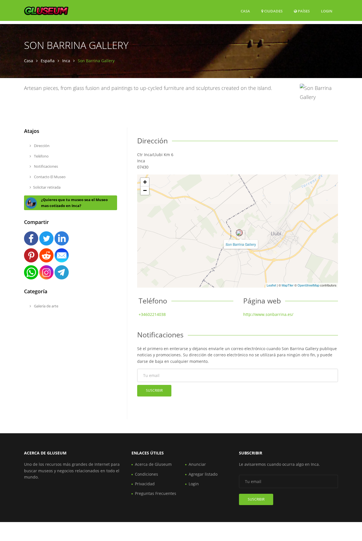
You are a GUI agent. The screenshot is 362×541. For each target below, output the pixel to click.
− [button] (145, 190)
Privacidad (145, 483)
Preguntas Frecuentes (155, 493)
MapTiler (288, 285)
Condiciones (146, 474)
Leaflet (271, 285)
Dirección (41, 145)
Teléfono (41, 156)
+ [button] (145, 182)
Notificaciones (45, 166)
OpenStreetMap (308, 285)
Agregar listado (203, 474)
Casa (245, 11)
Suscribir (154, 390)
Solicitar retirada (47, 187)
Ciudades (273, 11)
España (48, 60)
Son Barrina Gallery (241, 244)
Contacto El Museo (49, 176)
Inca (66, 60)
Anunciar (197, 464)
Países (303, 11)
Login (326, 11)
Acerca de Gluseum (153, 464)
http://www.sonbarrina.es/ (268, 314)
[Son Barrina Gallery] (239, 232)
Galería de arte (45, 306)
